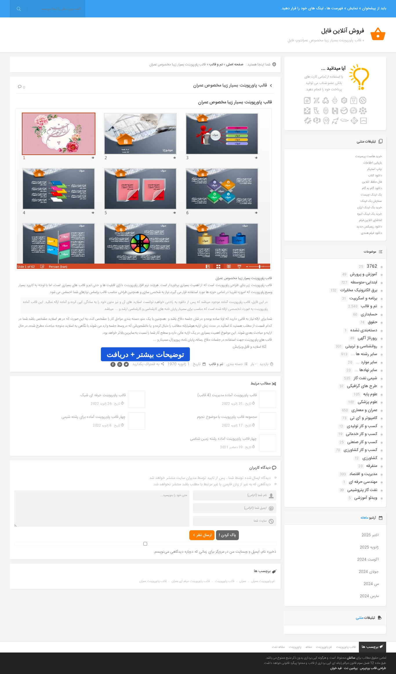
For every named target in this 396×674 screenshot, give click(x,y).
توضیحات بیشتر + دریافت (145, 354)
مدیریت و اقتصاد (363, 474)
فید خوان (335, 668)
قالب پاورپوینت (224, 581)
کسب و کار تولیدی (362, 426)
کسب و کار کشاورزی (360, 450)
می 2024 (371, 584)
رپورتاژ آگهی (367, 338)
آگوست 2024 (368, 559)
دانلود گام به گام (372, 188)
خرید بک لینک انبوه (369, 214)
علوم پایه (370, 394)
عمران (242, 581)
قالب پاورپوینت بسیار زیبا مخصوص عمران (230, 85)
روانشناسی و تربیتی (361, 346)
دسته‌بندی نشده (363, 330)
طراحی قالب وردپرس (373, 668)
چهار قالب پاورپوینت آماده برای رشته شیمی (93, 417)
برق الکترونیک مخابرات (358, 290)
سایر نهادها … (365, 370)
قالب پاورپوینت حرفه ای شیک (103, 395)
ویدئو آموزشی (365, 498)
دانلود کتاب (375, 175)
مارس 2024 (369, 596)
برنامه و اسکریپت (363, 298)
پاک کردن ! (227, 535)
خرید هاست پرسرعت (368, 156)
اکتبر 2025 (370, 535)
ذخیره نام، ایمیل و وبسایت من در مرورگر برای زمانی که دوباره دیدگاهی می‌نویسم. (215, 552)
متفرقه (371, 466)
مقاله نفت (278, 647)
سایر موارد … (366, 362)
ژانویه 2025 (369, 547)
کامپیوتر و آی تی (363, 418)
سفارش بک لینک (371, 201)
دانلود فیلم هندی (371, 233)
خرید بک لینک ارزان (369, 207)
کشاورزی (369, 458)
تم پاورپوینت (324, 647)
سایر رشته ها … (364, 354)
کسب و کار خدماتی (361, 434)
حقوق (372, 322)
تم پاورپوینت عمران (263, 581)
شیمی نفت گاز (365, 378)
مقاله (309, 647)
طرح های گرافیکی (362, 386)
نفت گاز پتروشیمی (362, 490)
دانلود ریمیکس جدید (369, 226)
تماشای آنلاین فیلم (370, 220)
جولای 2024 (369, 572)
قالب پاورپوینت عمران (152, 581)
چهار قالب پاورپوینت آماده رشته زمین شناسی (223, 439)
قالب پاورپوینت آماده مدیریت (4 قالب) (227, 395)
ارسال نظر (204, 535)
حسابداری (369, 314)
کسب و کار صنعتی (362, 442)
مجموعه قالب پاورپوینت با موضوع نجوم (227, 417)
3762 (372, 266)
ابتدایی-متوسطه (364, 282)
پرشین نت (350, 668)
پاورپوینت (295, 647)
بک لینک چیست (371, 194)
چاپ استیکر (374, 169)
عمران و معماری (364, 410)
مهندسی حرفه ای (363, 482)
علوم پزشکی (367, 402)
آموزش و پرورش (363, 274)
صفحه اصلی (234, 64)
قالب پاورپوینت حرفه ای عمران (191, 581)
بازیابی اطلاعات (372, 163)
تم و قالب (216, 64)
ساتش (351, 658)
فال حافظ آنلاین (372, 182)
